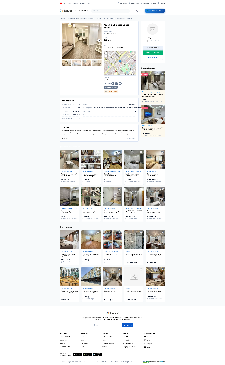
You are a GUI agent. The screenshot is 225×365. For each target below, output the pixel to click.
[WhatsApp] (116, 83)
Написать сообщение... (153, 52)
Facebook (149, 337)
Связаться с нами (107, 337)
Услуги (104, 340)
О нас (82, 337)
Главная (62, 18)
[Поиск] (94, 11)
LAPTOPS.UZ (63, 340)
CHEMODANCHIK (65, 347)
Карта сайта (126, 340)
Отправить (128, 325)
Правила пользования (108, 343)
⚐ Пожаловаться (131, 138)
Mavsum (62, 343)
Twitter (149, 340)
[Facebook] (120, 83)
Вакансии (83, 340)
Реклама (104, 347)
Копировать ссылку (111, 87)
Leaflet (122, 74)
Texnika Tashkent (65, 337)
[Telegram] (112, 83)
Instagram (149, 343)
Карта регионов (128, 343)
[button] (99, 40)
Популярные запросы (129, 347)
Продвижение (112, 91)
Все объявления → (153, 57)
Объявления (84, 343)
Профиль (125, 337)
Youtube (149, 347)
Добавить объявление (156, 11)
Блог (82, 347)
